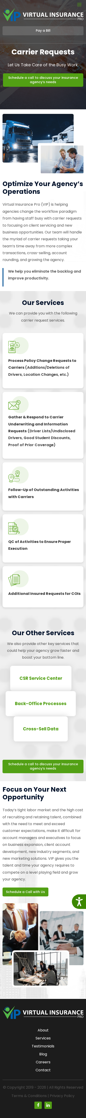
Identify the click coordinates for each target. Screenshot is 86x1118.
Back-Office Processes (41, 704)
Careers (43, 1062)
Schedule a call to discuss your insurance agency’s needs (43, 79)
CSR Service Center (40, 678)
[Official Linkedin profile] (48, 1105)
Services (43, 1038)
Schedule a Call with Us (25, 892)
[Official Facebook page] (38, 1105)
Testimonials (43, 1046)
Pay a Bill (43, 30)
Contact (43, 1070)
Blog (43, 1054)
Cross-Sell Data (40, 729)
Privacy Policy (62, 1095)
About (43, 1030)
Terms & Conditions (29, 1095)
